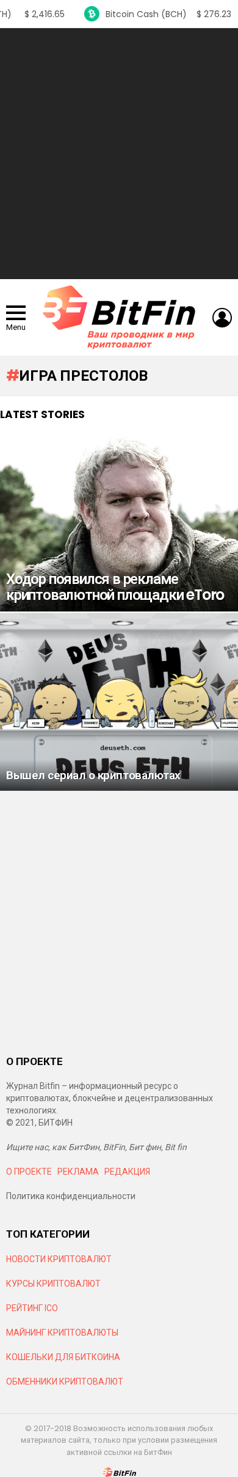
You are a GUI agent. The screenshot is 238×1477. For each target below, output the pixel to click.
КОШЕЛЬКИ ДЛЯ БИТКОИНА (63, 1357)
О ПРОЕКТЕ (29, 1171)
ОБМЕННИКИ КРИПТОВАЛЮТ (64, 1381)
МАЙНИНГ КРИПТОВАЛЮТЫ (62, 1332)
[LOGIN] (222, 317)
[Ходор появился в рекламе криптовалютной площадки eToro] (119, 522)
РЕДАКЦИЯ (127, 1171)
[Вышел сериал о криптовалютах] (119, 701)
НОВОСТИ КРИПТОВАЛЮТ (59, 1259)
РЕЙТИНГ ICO (33, 1308)
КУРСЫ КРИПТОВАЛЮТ (53, 1283)
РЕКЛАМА (78, 1171)
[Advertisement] (119, 153)
